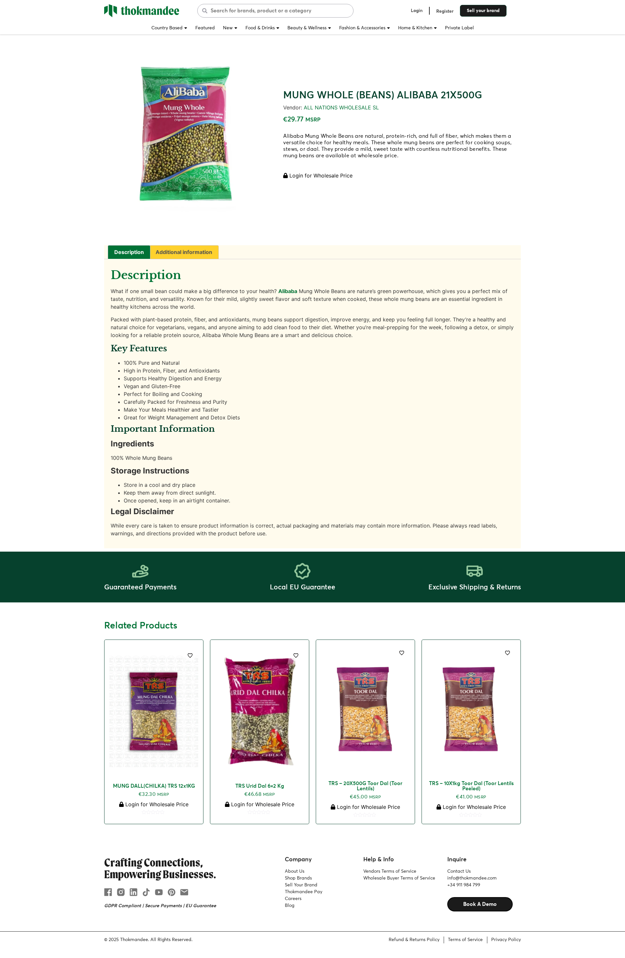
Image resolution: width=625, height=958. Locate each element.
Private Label (459, 28)
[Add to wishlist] (190, 655)
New (228, 28)
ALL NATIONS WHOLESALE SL (341, 107)
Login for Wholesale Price (320, 175)
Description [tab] (129, 252)
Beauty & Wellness (306, 28)
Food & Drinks (260, 28)
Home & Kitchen (415, 28)
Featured (205, 28)
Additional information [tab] (184, 252)
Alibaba (287, 291)
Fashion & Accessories (362, 28)
